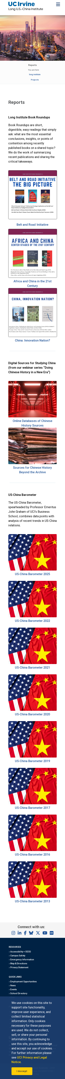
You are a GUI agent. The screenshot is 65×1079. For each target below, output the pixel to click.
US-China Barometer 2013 (32, 901)
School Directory (18, 993)
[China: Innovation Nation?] (32, 336)
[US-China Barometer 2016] (32, 850)
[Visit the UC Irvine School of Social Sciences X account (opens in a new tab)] (38, 933)
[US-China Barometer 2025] (32, 569)
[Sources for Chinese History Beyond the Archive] (32, 463)
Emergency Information (22, 959)
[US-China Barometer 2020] (32, 710)
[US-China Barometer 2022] (32, 616)
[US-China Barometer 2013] (32, 897)
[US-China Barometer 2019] (32, 756)
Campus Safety (17, 955)
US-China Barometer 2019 (32, 761)
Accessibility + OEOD (20, 951)
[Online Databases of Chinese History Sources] (32, 416)
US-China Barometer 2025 (32, 574)
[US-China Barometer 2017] (32, 803)
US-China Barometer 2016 (32, 854)
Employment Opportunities (23, 981)
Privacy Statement (19, 967)
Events (13, 989)
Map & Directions (18, 963)
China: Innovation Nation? (32, 340)
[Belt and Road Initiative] (32, 218)
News (13, 985)
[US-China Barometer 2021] (32, 663)
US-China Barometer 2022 (32, 621)
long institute (35, 74)
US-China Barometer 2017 (32, 808)
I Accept (22, 1071)
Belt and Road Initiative (32, 224)
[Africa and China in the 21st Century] (32, 277)
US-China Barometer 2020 (32, 714)
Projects (35, 80)
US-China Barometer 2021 (32, 667)
